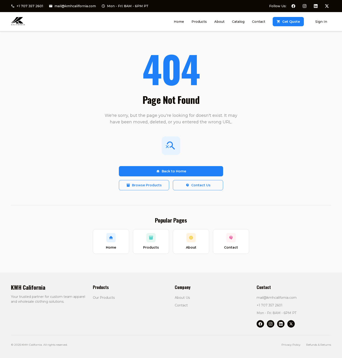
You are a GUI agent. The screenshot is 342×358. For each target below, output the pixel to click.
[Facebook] (260, 324)
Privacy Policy (291, 344)
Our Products (104, 298)
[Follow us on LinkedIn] (316, 6)
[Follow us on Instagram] (304, 6)
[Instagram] (270, 324)
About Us (182, 298)
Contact (181, 305)
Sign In (321, 22)
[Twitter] (291, 324)
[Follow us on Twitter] (327, 6)
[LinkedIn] (281, 324)
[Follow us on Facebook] (293, 6)
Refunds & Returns (318, 344)
